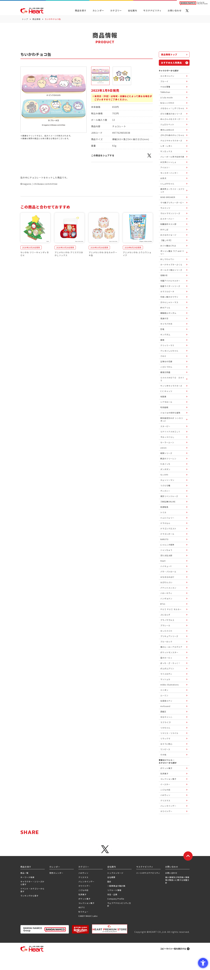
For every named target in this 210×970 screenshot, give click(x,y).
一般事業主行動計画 (116, 885)
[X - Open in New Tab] (187, 10)
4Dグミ (81, 907)
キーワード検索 (27, 877)
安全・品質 (112, 894)
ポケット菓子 (84, 898)
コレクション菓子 (86, 903)
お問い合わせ (171, 873)
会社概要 (111, 877)
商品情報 (36, 19)
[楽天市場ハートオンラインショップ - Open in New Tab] (80, 929)
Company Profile (115, 898)
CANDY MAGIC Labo (88, 916)
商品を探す (80, 10)
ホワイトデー (84, 885)
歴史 (109, 881)
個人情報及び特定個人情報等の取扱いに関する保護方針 (177, 880)
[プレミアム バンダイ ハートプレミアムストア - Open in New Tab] (109, 929)
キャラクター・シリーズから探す (32, 883)
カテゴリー (116, 10)
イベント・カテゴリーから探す (32, 890)
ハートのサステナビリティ (148, 873)
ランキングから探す (29, 895)
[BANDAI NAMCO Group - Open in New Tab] (44, 929)
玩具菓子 (82, 894)
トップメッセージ (115, 873)
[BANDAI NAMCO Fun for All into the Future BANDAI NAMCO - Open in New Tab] (194, 3)
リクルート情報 (114, 890)
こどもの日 (83, 890)
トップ (25, 19)
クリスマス (83, 877)
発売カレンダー (56, 873)
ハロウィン (83, 873)
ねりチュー (83, 911)
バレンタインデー (86, 881)
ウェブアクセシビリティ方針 (119, 904)
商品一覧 (24, 873)
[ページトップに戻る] (188, 856)
